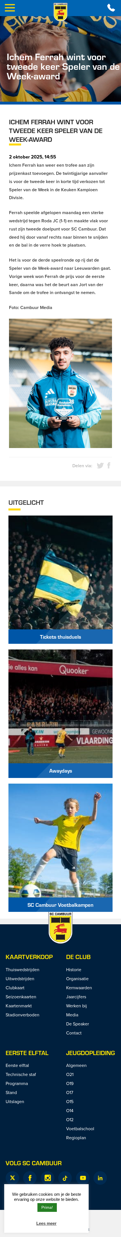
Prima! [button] (47, 1207)
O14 (69, 1110)
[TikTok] (65, 1178)
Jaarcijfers (76, 996)
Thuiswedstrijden (22, 969)
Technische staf (21, 1074)
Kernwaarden (79, 987)
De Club (78, 957)
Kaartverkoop (29, 957)
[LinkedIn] (100, 1178)
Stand (11, 1092)
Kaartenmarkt (19, 1006)
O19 (69, 1083)
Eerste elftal (27, 1053)
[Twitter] (12, 1178)
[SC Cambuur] (60, 12)
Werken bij (76, 1006)
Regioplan (76, 1137)
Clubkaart (15, 987)
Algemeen (76, 1065)
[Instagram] (47, 1178)
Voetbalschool (80, 1128)
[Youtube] (82, 1178)
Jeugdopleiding (90, 1053)
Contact (74, 1033)
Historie (73, 969)
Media (72, 1015)
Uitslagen (15, 1101)
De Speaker (77, 1024)
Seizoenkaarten (21, 996)
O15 (69, 1101)
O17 (69, 1092)
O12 (69, 1119)
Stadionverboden (22, 1015)
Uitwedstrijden (20, 978)
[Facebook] (30, 1178)
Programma (17, 1083)
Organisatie (77, 978)
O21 (69, 1074)
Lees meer (46, 1223)
